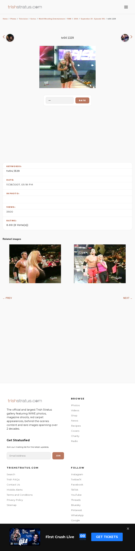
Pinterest (76, 510)
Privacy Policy (15, 499)
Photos (13, 19)
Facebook (77, 484)
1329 (17, 171)
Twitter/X (76, 479)
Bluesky (76, 505)
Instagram (77, 474)
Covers (75, 430)
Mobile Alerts (14, 489)
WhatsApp (77, 515)
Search (11, 474)
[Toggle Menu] (126, 7)
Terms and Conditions (20, 494)
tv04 (9, 171)
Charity (75, 436)
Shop (74, 415)
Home (5, 19)
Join (58, 456)
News (74, 420)
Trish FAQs (13, 479)
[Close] (128, 528)
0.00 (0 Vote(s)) (17, 225)
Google (75, 520)
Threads (76, 499)
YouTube (76, 494)
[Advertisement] (67, 133)
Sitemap (12, 505)
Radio (74, 441)
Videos (75, 410)
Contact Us (13, 484)
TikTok (74, 489)
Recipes (76, 425)
